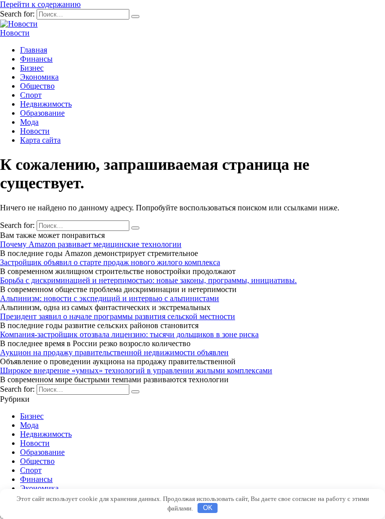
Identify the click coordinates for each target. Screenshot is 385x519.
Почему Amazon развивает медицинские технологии (90, 244)
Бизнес (32, 68)
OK (208, 507)
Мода (29, 122)
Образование (42, 113)
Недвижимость (46, 104)
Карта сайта (40, 140)
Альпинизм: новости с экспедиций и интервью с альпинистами (109, 298)
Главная (33, 50)
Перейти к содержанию (40, 4)
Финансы (36, 59)
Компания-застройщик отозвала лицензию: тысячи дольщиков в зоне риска (129, 334)
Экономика (39, 77)
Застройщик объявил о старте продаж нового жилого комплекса (110, 262)
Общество (37, 86)
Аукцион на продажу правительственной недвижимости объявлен (114, 352)
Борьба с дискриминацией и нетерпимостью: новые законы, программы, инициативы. (148, 280)
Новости (15, 33)
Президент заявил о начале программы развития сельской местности (117, 316)
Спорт (31, 95)
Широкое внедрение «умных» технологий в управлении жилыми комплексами (136, 370)
